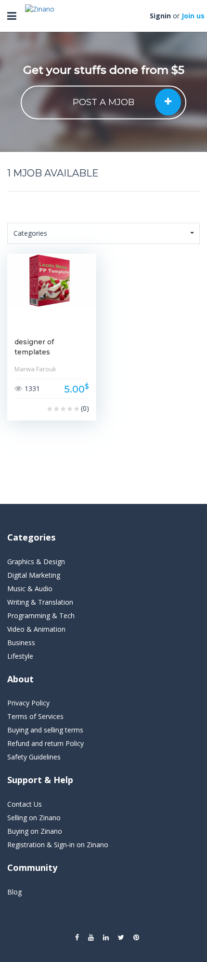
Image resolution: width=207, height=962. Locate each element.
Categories (30, 233)
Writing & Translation (40, 602)
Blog (14, 891)
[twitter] (121, 937)
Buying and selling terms (45, 729)
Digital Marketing (33, 575)
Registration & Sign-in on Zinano (57, 844)
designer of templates (34, 347)
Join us (193, 15)
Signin (160, 15)
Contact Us (24, 804)
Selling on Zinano (34, 817)
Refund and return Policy (45, 743)
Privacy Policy (28, 702)
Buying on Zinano (34, 831)
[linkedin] (106, 937)
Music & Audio (29, 588)
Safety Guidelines (34, 756)
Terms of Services (35, 716)
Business (21, 642)
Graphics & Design (36, 561)
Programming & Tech (41, 615)
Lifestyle (20, 656)
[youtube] (91, 937)
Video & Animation (36, 629)
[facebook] (77, 937)
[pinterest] (136, 937)
